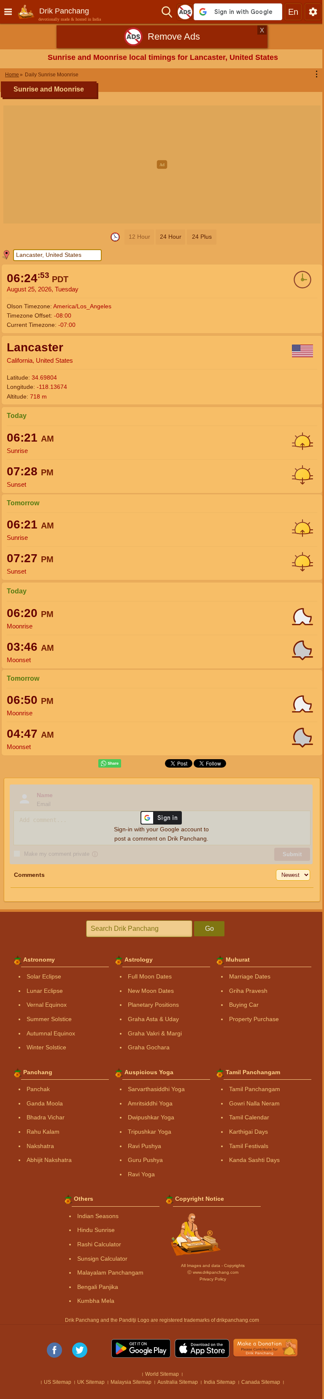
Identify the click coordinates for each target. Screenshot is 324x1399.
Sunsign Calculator (99, 1258)
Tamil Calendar (246, 1117)
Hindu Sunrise (93, 1229)
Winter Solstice (43, 1047)
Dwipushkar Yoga (148, 1117)
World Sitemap (159, 1374)
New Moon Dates (148, 990)
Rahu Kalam (40, 1131)
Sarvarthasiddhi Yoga (153, 1089)
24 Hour (167, 236)
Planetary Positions (150, 1004)
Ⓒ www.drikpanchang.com (209, 1272)
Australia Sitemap (174, 1382)
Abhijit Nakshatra (46, 1159)
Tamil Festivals (245, 1146)
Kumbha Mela (92, 1300)
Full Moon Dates (147, 976)
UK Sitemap (88, 1382)
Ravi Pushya (141, 1146)
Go (206, 928)
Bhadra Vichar (43, 1117)
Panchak (35, 1089)
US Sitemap (54, 1382)
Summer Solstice (46, 1019)
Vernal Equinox (44, 1004)
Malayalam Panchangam (107, 1272)
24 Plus (198, 236)
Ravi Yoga (138, 1174)
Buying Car (241, 1004)
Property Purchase (251, 1019)
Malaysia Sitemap (128, 1382)
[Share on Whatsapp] (106, 763)
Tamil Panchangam (251, 1089)
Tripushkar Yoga (146, 1131)
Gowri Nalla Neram (251, 1103)
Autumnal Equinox (48, 1033)
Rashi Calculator (96, 1244)
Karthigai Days (245, 1131)
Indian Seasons (95, 1216)
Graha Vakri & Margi (152, 1033)
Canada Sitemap (257, 1382)
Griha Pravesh (245, 990)
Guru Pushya (142, 1159)
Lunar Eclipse (42, 990)
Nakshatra (37, 1146)
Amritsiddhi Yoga (147, 1103)
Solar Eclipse (41, 976)
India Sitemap (216, 1382)
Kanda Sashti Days (251, 1159)
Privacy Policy (209, 1279)
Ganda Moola (42, 1103)
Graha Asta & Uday (150, 1019)
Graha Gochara (146, 1047)
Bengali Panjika (94, 1286)
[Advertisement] (162, 164)
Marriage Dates (246, 976)
